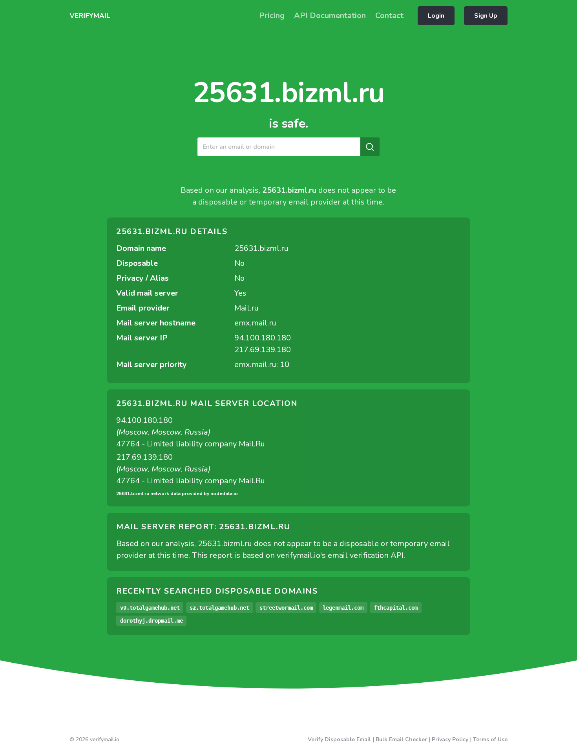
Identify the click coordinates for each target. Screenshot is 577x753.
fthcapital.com (396, 608)
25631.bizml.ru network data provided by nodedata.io (177, 493)
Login (436, 15)
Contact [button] (389, 15)
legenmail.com (343, 608)
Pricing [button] (272, 15)
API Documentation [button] (330, 15)
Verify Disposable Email (339, 739)
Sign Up (485, 15)
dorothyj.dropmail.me (151, 621)
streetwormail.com (286, 608)
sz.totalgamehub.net (219, 608)
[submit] (370, 146)
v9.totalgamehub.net (150, 608)
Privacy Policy (450, 739)
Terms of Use (490, 739)
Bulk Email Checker (401, 739)
